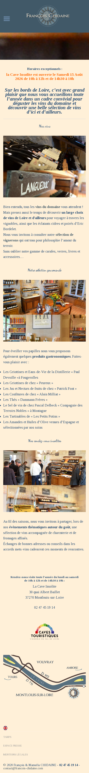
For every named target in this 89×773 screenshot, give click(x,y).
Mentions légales (15, 754)
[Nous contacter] (44, 677)
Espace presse (12, 745)
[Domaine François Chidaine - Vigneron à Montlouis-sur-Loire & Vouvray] (48, 16)
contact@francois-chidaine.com (23, 768)
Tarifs (7, 737)
